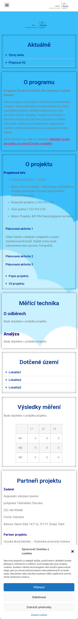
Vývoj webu (16, 55)
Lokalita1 (15, 372)
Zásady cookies (39, 614)
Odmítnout (39, 597)
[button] (72, 551)
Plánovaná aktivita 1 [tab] (19, 228)
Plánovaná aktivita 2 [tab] (19, 256)
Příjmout (39, 587)
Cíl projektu (16, 283)
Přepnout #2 (17, 62)
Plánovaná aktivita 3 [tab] (19, 264)
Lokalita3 (15, 387)
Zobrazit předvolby (39, 607)
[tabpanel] (39, 242)
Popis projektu (18, 276)
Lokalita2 (15, 380)
